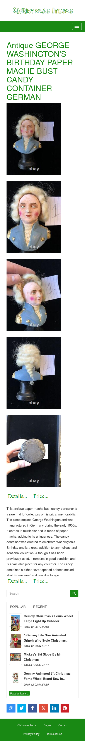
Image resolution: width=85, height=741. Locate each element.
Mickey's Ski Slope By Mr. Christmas (42, 657)
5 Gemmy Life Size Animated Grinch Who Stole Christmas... (46, 637)
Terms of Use (54, 734)
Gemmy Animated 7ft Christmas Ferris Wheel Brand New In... (47, 676)
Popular (18, 606)
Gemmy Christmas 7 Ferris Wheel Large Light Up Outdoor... (48, 618)
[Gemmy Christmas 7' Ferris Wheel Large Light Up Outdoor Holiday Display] (15, 620)
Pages (47, 725)
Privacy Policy (31, 734)
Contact (63, 725)
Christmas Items (26, 725)
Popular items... (19, 693)
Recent (40, 606)
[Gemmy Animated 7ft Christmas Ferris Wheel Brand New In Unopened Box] (15, 677)
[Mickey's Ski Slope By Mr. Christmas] (15, 658)
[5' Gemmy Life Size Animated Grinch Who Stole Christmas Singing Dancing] (15, 639)
